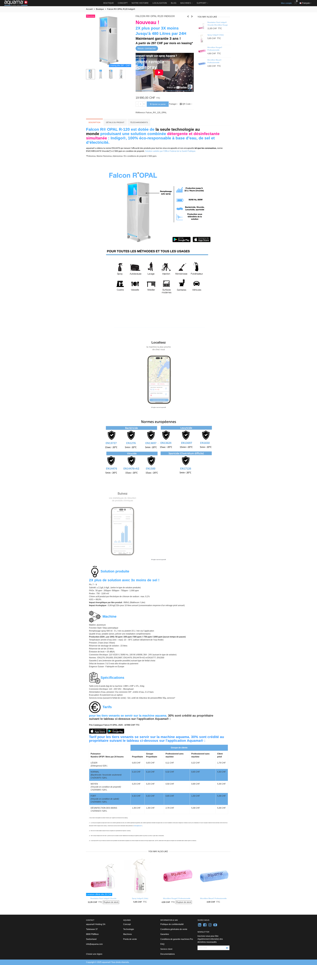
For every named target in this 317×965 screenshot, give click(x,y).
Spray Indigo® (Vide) (215, 35)
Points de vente (130, 939)
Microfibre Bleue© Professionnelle (214, 61)
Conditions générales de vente (173, 929)
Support (201, 3)
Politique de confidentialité (172, 924)
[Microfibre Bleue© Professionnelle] (202, 64)
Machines (185, 3)
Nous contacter (147, 48)
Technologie (128, 929)
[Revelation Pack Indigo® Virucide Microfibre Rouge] (202, 26)
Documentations (167, 954)
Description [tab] (94, 122)
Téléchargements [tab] (139, 122)
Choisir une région (94, 954)
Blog (173, 3)
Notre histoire (140, 3)
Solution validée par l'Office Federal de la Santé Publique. (170, 151)
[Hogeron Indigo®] (192, 16)
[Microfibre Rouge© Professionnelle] (202, 51)
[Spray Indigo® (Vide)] (202, 39)
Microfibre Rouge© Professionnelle (214, 48)
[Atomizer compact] (188, 16)
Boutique (108, 3)
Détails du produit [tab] (115, 122)
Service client (166, 949)
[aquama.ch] (18, 3)
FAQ (162, 944)
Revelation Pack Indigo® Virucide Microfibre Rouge (217, 23)
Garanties (164, 934)
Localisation (160, 3)
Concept (123, 3)
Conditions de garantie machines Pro (176, 939)
